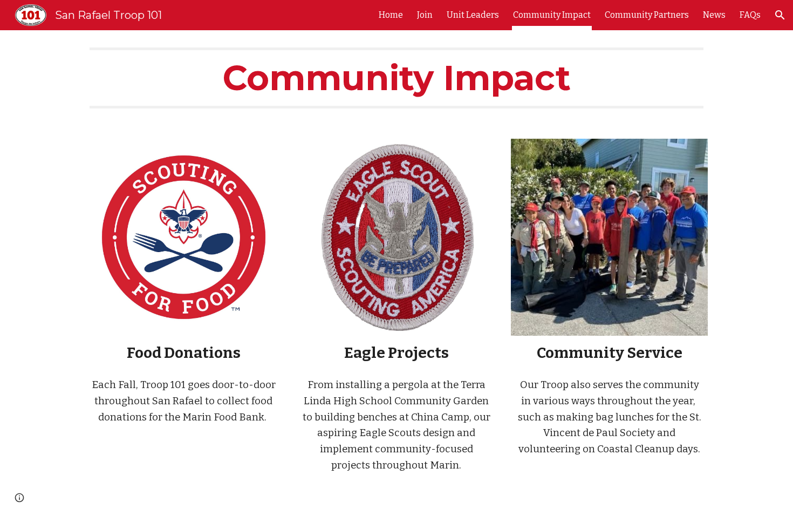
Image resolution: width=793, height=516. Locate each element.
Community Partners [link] (647, 15)
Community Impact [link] (552, 15)
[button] (780, 15)
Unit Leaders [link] (473, 15)
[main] (396, 78)
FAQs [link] (750, 15)
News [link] (714, 15)
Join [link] (425, 15)
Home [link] (391, 15)
